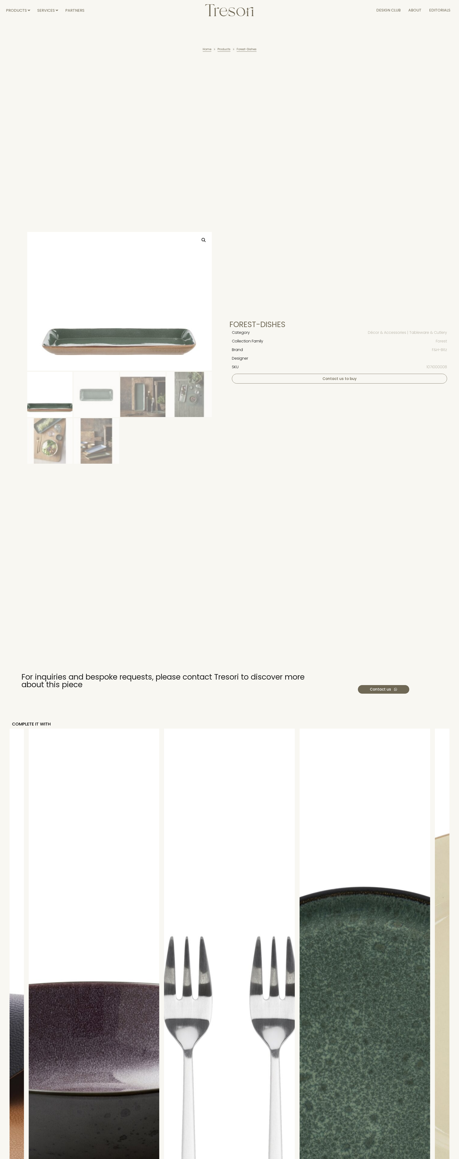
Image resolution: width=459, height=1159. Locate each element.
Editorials (439, 10)
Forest (441, 341)
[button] (203, 240)
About (414, 10)
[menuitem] (18, 10)
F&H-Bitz (439, 349)
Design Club (388, 10)
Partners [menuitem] (74, 10)
